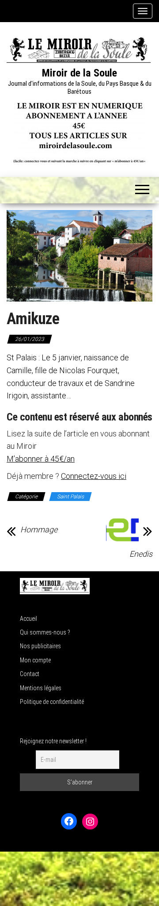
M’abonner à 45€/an (41, 458)
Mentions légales (40, 688)
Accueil (28, 618)
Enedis (140, 554)
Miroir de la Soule (79, 73)
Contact (29, 673)
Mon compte (35, 660)
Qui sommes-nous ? (45, 632)
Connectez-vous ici (93, 476)
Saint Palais (70, 496)
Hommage (38, 530)
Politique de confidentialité (52, 701)
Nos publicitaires (40, 646)
